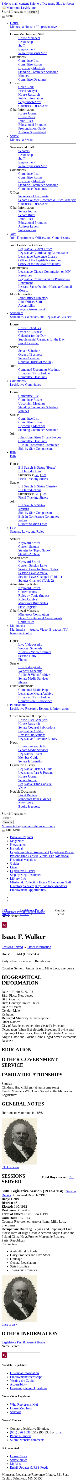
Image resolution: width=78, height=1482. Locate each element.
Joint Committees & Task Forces (39, 437)
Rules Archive (27, 599)
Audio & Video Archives (34, 652)
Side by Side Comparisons (35, 448)
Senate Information (30, 761)
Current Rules (27, 592)
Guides (14, 863)
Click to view (10, 1167)
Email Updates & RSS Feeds (29, 1467)
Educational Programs (32, 124)
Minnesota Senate (21, 139)
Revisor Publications (31, 735)
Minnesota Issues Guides (34, 799)
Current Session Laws (32, 524)
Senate (14, 136)
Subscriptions (27, 230)
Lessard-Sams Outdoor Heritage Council (45, 286)
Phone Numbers (20, 1436)
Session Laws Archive (33, 573)
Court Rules (26, 622)
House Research (29, 94)
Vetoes (22, 520)
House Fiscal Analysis (32, 720)
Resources (34, 875)
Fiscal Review (27, 795)
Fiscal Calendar (28, 343)
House (14, 23)
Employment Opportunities (28, 890)
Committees (18, 381)
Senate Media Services (33, 678)
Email (59, 1432)
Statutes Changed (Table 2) (36, 580)
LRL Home (6, 912)
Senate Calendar (29, 358)
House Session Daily (32, 746)
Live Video (25, 644)
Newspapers (18, 844)
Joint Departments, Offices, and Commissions (40, 237)
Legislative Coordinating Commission (43, 252)
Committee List (28, 60)
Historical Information (24, 1373)
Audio (38, 644)
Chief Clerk (26, 87)
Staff (21, 45)
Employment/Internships (26, 1377)
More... (23, 290)
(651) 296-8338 (20, 1432)
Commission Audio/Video (35, 701)
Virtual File (46, 856)
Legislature (17, 852)
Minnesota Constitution (33, 614)
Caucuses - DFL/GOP (33, 106)
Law (13, 528)
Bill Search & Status (31, 505)
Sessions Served (12, 947)
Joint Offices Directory (33, 298)
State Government (37, 852)
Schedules (16, 313)
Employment (26, 49)
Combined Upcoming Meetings (39, 369)
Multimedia (17, 625)
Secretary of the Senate (33, 196)
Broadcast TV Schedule (34, 373)
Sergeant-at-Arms (29, 102)
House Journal (27, 113)
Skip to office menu (42, 3)
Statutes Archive (29, 554)
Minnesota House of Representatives (34, 26)
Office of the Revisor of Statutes (39, 264)
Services (28, 886)
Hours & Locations (51, 882)
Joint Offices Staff (30, 301)
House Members (29, 38)
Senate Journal (27, 211)
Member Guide (28, 757)
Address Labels (28, 226)
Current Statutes (28, 546)
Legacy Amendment (31, 309)
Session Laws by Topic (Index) (38, 569)
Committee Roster (30, 64)
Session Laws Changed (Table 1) (40, 576)
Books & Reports (21, 837)
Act (43, 475)
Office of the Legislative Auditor (39, 260)
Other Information (39, 947)
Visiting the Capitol (22, 1380)
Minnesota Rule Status (33, 603)
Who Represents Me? (32, 53)
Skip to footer (65, 3)
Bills (13, 452)
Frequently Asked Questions (28, 1388)
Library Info (18, 878)
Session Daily (27, 656)
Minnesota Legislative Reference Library (28, 826)
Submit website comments (27, 1440)
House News (18, 1456)
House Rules (26, 117)
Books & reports (29, 806)
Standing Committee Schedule (38, 72)
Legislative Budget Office (35, 249)
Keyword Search (29, 543)
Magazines (17, 841)
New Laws (25, 803)
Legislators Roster (30, 754)
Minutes (23, 75)
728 (71, 1177)
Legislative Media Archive (35, 693)
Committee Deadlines (32, 79)
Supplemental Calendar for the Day (41, 339)
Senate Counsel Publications (37, 727)
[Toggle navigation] (3, 17)
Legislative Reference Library (37, 256)
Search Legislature (14, 11)
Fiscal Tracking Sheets (33, 479)
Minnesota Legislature (21, 7)
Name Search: (11, 1346)
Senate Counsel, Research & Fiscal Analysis (47, 200)
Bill (37, 475)
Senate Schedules (29, 350)
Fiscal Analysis (28, 91)
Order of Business (30, 332)
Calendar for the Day (32, 335)
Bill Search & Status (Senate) (37, 486)
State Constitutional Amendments (40, 618)
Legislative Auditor (30, 731)
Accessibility (26, 305)
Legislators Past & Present (35, 772)
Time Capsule (29, 856)
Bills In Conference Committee (38, 445)
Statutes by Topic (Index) (34, 550)
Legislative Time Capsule (35, 784)
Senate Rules (26, 215)
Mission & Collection (24, 882)
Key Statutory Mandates (51, 886)
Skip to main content (15, 3)
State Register (27, 607)
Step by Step (18, 875)
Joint (13, 234)
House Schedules (29, 328)
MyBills (23, 509)
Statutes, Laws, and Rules (27, 531)
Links (13, 867)
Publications (18, 705)
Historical (16, 848)
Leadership (25, 42)
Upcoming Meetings (31, 68)
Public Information (30, 98)
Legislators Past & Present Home (23, 1342)
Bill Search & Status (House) (37, 467)
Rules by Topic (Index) (33, 595)
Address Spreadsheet (32, 132)
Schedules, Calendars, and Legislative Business (41, 317)
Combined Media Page (33, 690)
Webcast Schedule (30, 648)
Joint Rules (25, 121)
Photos (22, 659)
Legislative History (22, 871)
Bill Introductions (29, 471)
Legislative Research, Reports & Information (39, 708)
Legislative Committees (25, 384)
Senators (24, 151)
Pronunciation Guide (32, 128)
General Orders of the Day (35, 362)
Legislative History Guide (35, 769)
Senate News (18, 1460)
